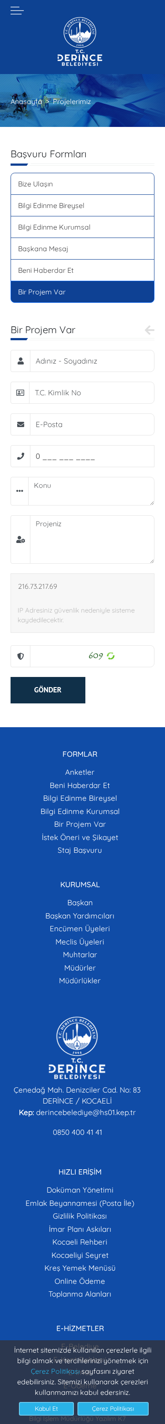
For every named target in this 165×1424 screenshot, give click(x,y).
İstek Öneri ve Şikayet (80, 837)
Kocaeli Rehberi (79, 1241)
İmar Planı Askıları (80, 1229)
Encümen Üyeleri (80, 928)
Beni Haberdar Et (45, 270)
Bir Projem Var (42, 291)
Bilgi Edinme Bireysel (51, 205)
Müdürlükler (80, 980)
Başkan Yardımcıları (79, 915)
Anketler (80, 772)
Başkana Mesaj (43, 248)
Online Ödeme (80, 1281)
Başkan (80, 902)
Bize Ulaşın (35, 183)
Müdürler (80, 967)
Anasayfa (26, 101)
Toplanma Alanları (79, 1293)
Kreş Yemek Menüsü (80, 1267)
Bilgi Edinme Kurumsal (54, 227)
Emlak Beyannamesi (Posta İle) (80, 1203)
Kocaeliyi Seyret (80, 1255)
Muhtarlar (80, 954)
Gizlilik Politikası (80, 1215)
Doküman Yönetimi (80, 1189)
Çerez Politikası (55, 1371)
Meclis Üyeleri (79, 941)
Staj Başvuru (80, 850)
